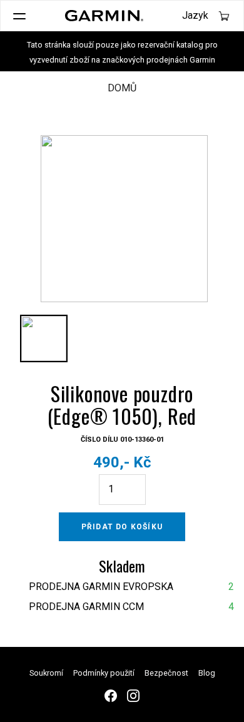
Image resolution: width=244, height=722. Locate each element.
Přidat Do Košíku (122, 526)
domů (122, 88)
